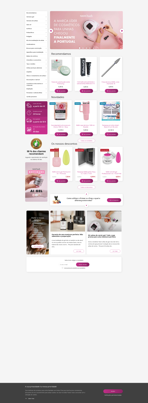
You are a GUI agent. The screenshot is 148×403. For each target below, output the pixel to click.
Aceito (113, 391)
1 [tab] (79, 48)
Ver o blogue (37, 246)
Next (122, 31)
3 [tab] (86, 48)
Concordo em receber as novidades (74, 268)
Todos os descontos (86, 187)
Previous (51, 31)
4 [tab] (90, 48)
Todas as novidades (86, 140)
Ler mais (78, 251)
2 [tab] (83, 48)
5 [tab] (93, 48)
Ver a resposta (114, 200)
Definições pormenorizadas (113, 395)
